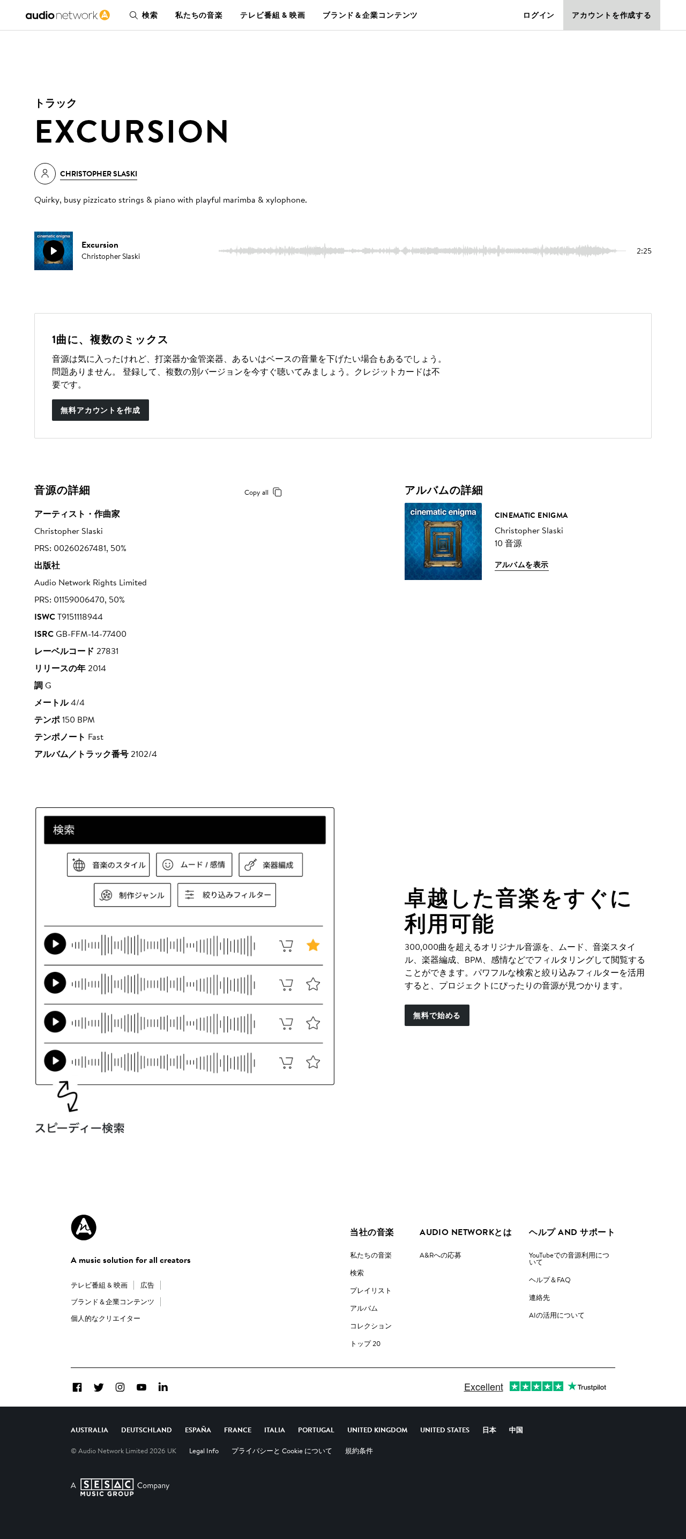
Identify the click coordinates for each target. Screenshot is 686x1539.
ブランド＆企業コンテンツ (371, 15)
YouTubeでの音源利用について (569, 1258)
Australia (89, 1429)
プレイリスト (371, 1290)
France (237, 1429)
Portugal (316, 1429)
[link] (68, 15)
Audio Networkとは (466, 1232)
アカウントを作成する (612, 15)
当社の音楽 (372, 1232)
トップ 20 (365, 1343)
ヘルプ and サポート (572, 1232)
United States (444, 1429)
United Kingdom (377, 1429)
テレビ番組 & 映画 (272, 15)
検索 (150, 15)
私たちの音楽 (199, 15)
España (198, 1429)
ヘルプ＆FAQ (550, 1279)
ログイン (539, 15)
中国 (516, 1429)
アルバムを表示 (522, 564)
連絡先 (539, 1297)
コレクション (371, 1325)
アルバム (364, 1308)
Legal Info (204, 1450)
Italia (274, 1429)
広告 (147, 1285)
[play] (53, 251)
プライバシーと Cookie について (282, 1450)
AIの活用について (557, 1315)
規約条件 (359, 1450)
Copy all (256, 492)
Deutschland (146, 1429)
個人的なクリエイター (105, 1318)
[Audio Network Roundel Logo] (83, 1227)
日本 (489, 1429)
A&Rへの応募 (440, 1255)
